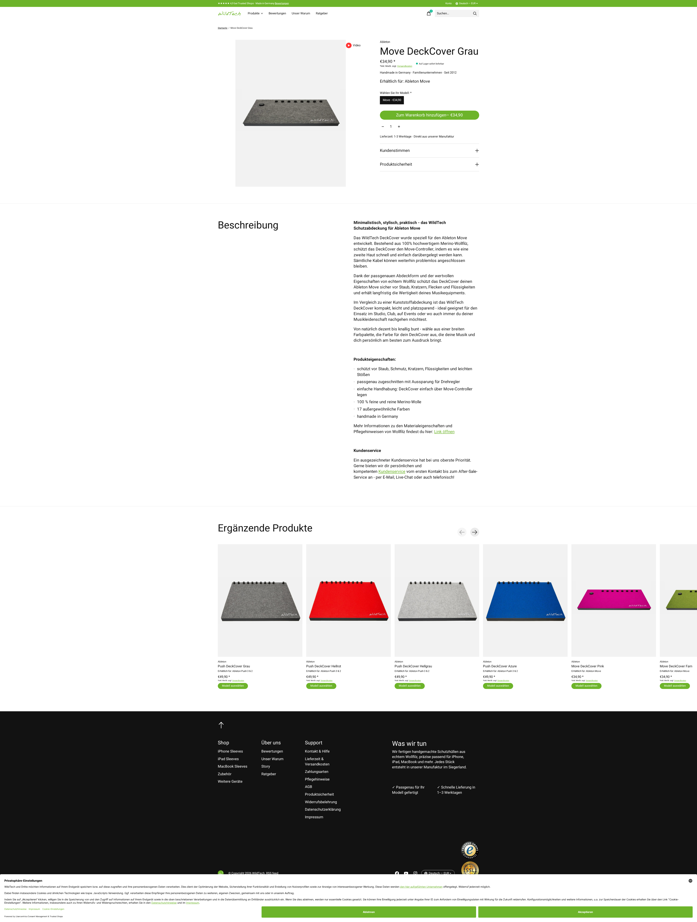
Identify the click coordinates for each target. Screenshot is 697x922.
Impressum (314, 817)
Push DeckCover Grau (234, 666)
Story (265, 766)
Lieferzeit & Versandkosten (317, 761)
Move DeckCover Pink (587, 666)
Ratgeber (322, 13)
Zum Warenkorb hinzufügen (429, 115)
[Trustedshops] (470, 858)
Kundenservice (391, 471)
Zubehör (224, 774)
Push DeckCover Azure (500, 666)
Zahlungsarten (316, 771)
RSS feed (272, 873)
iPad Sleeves (228, 759)
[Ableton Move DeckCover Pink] (613, 600)
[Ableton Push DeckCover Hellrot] (348, 600)
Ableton (385, 42)
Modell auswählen (233, 686)
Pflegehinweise (317, 779)
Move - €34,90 (392, 100)
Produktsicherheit (319, 794)
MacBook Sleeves (232, 766)
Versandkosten (404, 66)
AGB (308, 786)
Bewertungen (282, 3)
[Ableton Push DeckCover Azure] (525, 600)
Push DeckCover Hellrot (323, 666)
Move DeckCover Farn (676, 666)
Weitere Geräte (230, 781)
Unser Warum (301, 13)
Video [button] (356, 45)
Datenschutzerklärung (323, 809)
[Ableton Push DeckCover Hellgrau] (437, 600)
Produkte (254, 13)
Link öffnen (444, 432)
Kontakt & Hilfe (317, 751)
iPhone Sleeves (230, 751)
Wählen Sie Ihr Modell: (395, 93)
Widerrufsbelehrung (321, 802)
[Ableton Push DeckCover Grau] (260, 600)
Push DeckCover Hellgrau (413, 666)
